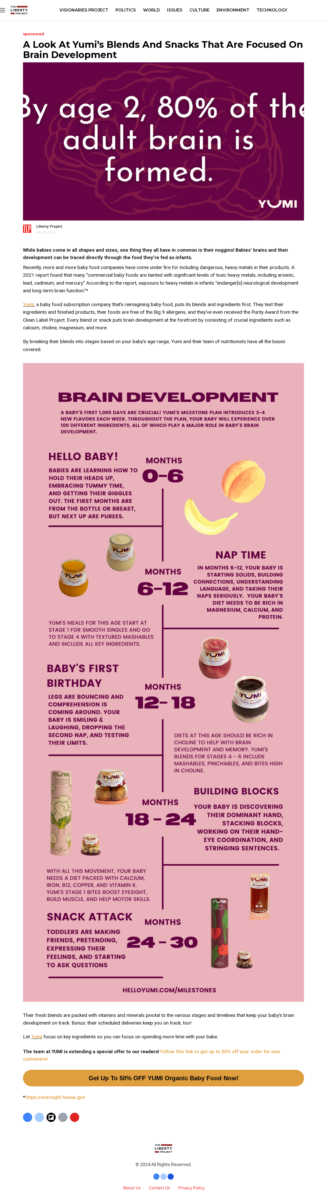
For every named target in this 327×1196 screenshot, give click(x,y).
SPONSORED (33, 34)
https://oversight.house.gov (55, 1097)
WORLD (151, 10)
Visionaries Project (84, 10)
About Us (132, 1188)
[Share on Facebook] (27, 1117)
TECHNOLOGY (271, 10)
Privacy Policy (191, 1188)
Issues (174, 10)
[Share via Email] (62, 1117)
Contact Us (159, 1188)
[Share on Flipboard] (51, 1117)
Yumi (28, 304)
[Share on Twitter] (39, 1117)
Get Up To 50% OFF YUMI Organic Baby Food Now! (164, 1078)
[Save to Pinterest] (74, 1117)
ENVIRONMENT (233, 10)
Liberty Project (49, 226)
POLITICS (125, 10)
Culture (199, 10)
